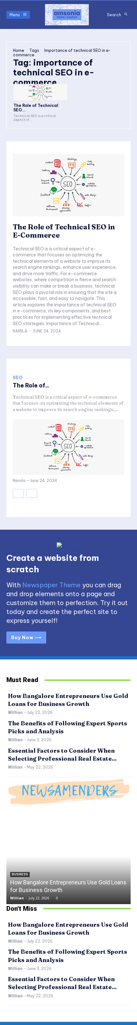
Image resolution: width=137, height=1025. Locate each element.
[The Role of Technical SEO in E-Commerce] (40, 92)
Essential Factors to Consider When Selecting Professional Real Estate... (62, 983)
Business (20, 874)
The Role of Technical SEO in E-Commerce (64, 231)
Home (18, 50)
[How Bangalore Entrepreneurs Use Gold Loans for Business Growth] (68, 856)
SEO (18, 377)
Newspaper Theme (51, 585)
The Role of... (31, 385)
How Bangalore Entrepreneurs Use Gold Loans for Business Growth (68, 700)
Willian (15, 712)
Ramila (20, 331)
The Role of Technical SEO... (35, 107)
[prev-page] (18, 493)
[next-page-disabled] (31, 493)
